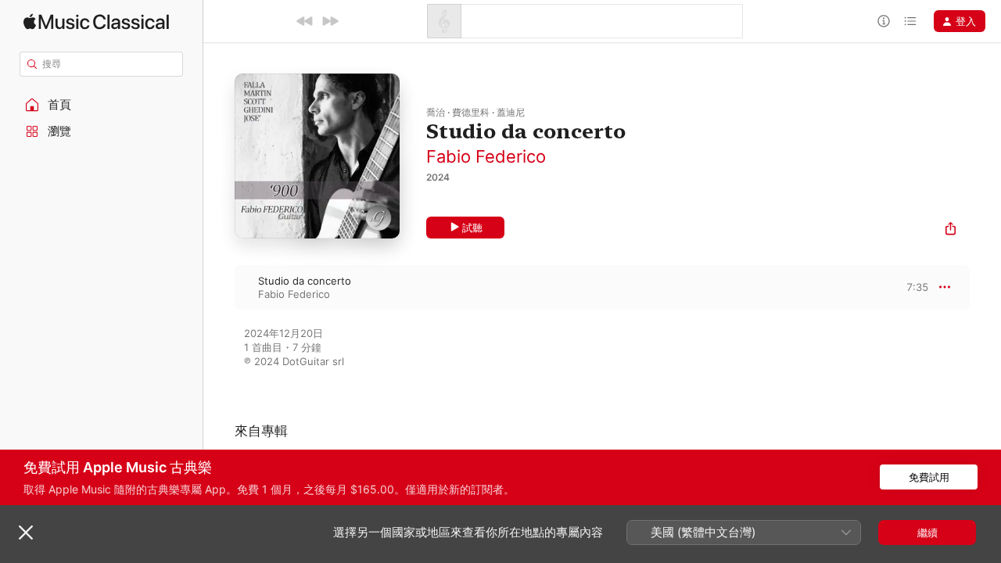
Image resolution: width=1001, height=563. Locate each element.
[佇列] (910, 21)
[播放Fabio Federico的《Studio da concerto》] (219, 287)
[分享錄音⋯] (950, 230)
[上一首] (305, 21)
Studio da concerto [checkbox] (304, 280)
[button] (101, 105)
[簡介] (883, 21)
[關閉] (26, 532)
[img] (96, 21)
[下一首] (330, 21)
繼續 (927, 532)
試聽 (472, 227)
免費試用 (929, 477)
